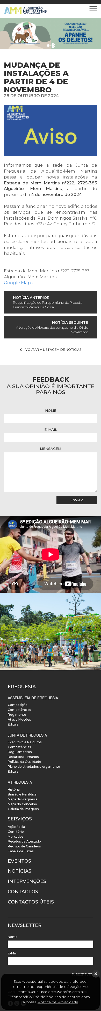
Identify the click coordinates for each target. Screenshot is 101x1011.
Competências (19, 710)
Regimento (17, 715)
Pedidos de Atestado (24, 841)
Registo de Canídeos (24, 846)
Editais (13, 724)
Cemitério (16, 832)
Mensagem (50, 448)
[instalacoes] (50, 631)
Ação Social (17, 827)
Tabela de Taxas (20, 851)
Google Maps (18, 282)
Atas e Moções (19, 719)
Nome (50, 410)
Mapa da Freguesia (22, 799)
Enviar (77, 500)
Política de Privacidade (58, 1002)
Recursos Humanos (23, 757)
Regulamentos (20, 752)
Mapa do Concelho (22, 804)
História (14, 789)
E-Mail (50, 429)
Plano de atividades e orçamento (34, 766)
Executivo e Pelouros (24, 742)
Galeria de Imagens (23, 809)
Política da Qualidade (24, 762)
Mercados (15, 836)
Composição (17, 705)
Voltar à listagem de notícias (53, 350)
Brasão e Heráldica (22, 794)
